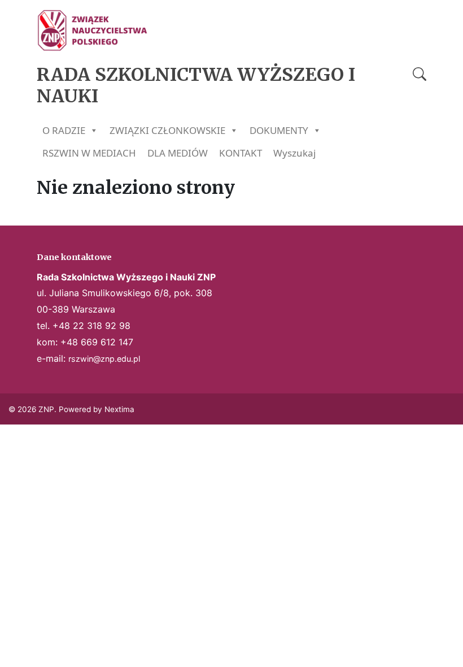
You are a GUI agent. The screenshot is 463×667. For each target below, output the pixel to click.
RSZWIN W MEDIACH (89, 152)
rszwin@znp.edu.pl (104, 358)
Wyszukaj (294, 152)
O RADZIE (63, 130)
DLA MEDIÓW (177, 152)
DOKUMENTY (279, 130)
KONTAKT (240, 152)
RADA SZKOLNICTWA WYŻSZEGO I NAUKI (196, 85)
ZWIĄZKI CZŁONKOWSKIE (167, 130)
